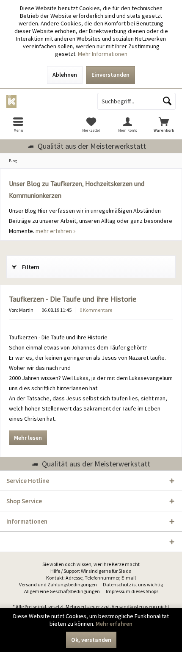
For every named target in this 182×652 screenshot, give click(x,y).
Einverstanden (110, 74)
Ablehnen (64, 74)
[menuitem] (18, 124)
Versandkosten (128, 606)
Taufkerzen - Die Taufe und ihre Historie (72, 299)
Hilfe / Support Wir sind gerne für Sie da (91, 571)
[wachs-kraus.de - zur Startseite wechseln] (45, 101)
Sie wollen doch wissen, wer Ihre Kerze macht (91, 564)
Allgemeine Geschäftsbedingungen (62, 591)
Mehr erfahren (114, 623)
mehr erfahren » (56, 231)
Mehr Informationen (102, 54)
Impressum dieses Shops (132, 591)
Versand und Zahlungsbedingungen (58, 584)
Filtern (30, 267)
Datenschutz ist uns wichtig (133, 584)
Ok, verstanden (91, 640)
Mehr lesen (28, 437)
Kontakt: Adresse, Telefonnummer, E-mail (91, 577)
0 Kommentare (96, 310)
